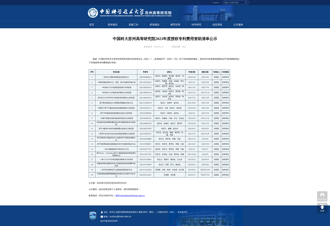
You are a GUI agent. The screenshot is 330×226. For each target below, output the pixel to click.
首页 (91, 24)
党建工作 (133, 24)
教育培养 (175, 24)
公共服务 (238, 24)
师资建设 (154, 24)
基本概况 (113, 24)
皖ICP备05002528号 (109, 221)
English (216, 3)
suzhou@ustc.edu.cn (120, 216)
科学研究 (196, 24)
